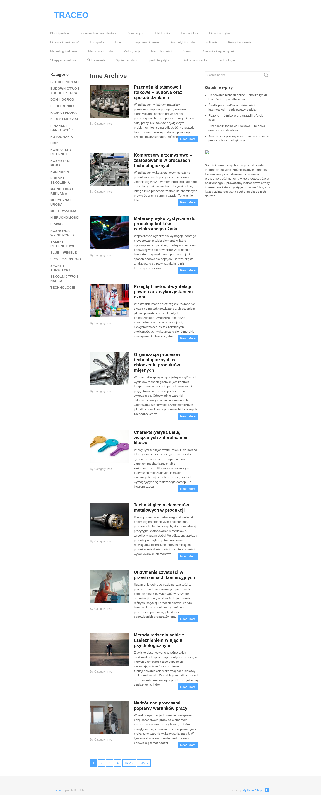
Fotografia (97, 42)
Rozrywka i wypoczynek (218, 51)
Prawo (186, 51)
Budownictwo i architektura (98, 33)
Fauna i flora (189, 33)
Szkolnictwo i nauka (193, 60)
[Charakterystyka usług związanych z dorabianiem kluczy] (109, 446)
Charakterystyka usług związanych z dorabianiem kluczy (161, 437)
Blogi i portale (59, 33)
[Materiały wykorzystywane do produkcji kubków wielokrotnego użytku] (109, 232)
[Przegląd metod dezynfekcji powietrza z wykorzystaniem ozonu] (109, 300)
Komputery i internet (146, 42)
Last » (144, 763)
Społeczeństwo (126, 60)
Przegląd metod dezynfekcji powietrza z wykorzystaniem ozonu (163, 291)
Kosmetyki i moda (182, 42)
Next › (129, 763)
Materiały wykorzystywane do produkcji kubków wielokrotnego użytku (164, 223)
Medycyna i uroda (100, 51)
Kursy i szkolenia (239, 42)
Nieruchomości (161, 51)
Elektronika (162, 33)
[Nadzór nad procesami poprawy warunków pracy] (109, 717)
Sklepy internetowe (63, 60)
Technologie (226, 60)
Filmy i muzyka (219, 33)
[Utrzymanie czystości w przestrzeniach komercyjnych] (109, 586)
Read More (188, 139)
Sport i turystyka (158, 60)
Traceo (71, 15)
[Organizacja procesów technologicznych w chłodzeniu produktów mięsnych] (109, 368)
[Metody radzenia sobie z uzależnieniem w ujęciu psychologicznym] (109, 649)
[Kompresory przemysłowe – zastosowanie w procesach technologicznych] (109, 169)
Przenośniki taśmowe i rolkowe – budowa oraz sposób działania (158, 92)
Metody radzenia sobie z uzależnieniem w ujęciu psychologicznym (159, 640)
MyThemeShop (252, 790)
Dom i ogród (135, 33)
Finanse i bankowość (64, 42)
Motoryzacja (132, 51)
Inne (118, 42)
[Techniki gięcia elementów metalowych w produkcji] (109, 519)
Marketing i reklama (64, 51)
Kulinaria (211, 42)
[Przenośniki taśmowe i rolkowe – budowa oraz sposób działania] (109, 101)
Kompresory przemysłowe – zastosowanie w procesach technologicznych (163, 160)
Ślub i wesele (96, 60)
